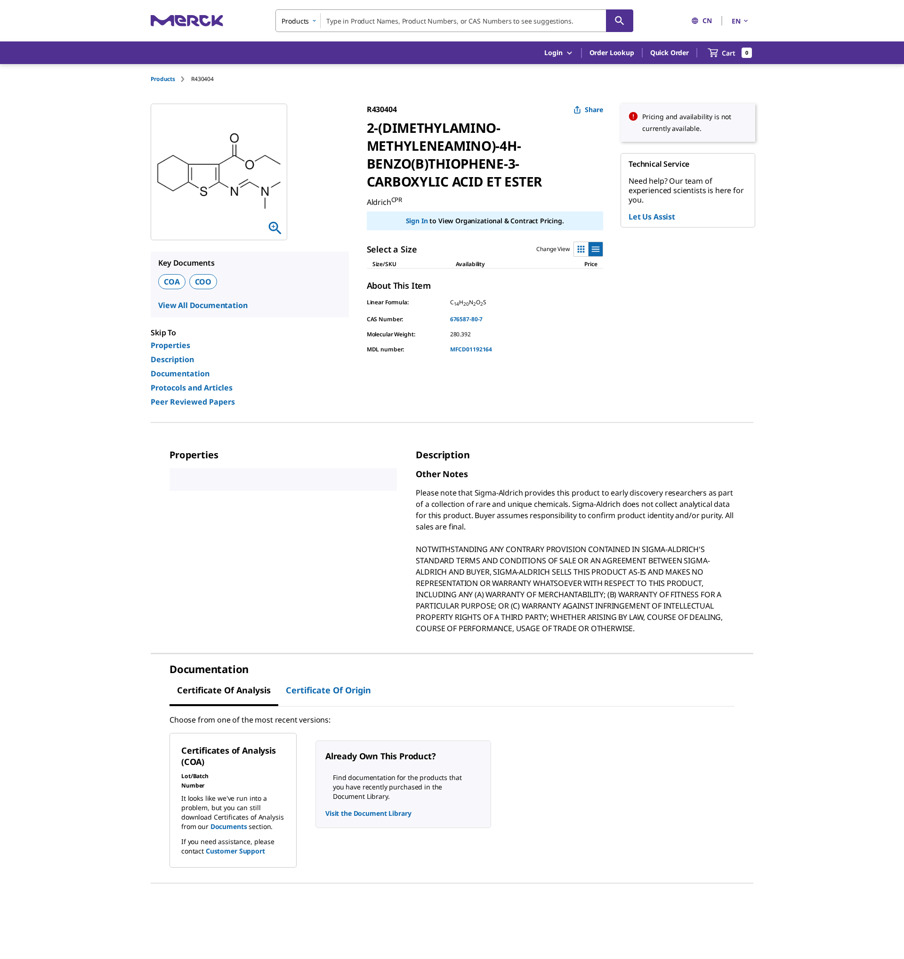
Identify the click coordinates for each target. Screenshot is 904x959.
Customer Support (235, 850)
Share (594, 109)
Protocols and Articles (192, 387)
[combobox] (454, 20)
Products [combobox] (295, 20)
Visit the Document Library (368, 813)
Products (163, 79)
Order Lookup (611, 52)
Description (172, 359)
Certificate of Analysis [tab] (224, 690)
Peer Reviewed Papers (193, 402)
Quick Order (669, 52)
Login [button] (553, 52)
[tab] (171, 79)
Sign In (417, 220)
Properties (170, 345)
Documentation (180, 373)
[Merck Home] (187, 20)
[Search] (619, 20)
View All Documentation (202, 305)
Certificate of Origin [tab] (328, 690)
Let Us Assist (652, 216)
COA (172, 281)
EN (736, 20)
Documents (228, 826)
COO (203, 281)
